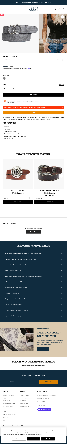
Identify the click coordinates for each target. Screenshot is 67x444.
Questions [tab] (13, 224)
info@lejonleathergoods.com (48, 395)
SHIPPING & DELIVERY (26, 406)
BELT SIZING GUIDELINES (26, 409)
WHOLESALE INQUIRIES (9, 414)
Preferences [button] (38, 434)
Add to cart (33, 94)
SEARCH (5, 412)
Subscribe (48, 381)
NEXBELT (5, 417)
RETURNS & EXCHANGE (26, 398)
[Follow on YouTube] (22, 425)
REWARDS (5, 420)
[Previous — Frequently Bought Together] (5, 176)
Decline (33, 438)
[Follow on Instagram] (13, 425)
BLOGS (5, 398)
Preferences (19, 438)
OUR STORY (6, 409)
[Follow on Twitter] (8, 425)
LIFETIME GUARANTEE (9, 403)
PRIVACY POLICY (24, 395)
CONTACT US (6, 401)
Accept (48, 438)
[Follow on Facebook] (4, 425)
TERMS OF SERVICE (25, 403)
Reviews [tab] (5, 224)
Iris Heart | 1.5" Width (49, 190)
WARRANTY (23, 401)
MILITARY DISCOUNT (8, 406)
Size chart (61, 84)
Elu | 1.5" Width (17, 190)
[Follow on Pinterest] (17, 425)
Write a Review (35, 232)
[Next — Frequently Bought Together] (61, 176)
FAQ (33, 112)
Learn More (43, 349)
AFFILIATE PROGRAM (8, 395)
